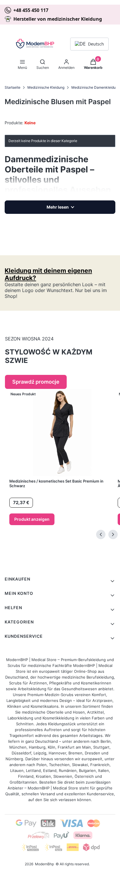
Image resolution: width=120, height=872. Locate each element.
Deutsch (96, 44)
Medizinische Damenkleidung (95, 87)
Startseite (12, 87)
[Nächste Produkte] (113, 534)
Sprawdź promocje (35, 382)
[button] (22, 63)
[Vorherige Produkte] (100, 534)
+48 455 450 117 (30, 10)
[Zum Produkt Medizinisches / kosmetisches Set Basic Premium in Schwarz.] (62, 432)
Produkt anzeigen (32, 519)
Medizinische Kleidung (45, 87)
